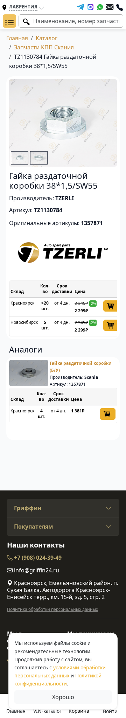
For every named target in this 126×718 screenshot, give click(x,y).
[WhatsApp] (100, 7)
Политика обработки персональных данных (52, 609)
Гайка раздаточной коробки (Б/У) (81, 366)
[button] (9, 21)
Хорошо (63, 697)
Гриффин (28, 508)
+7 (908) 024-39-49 (37, 557)
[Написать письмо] (109, 7)
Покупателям (33, 526)
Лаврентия (23, 7)
